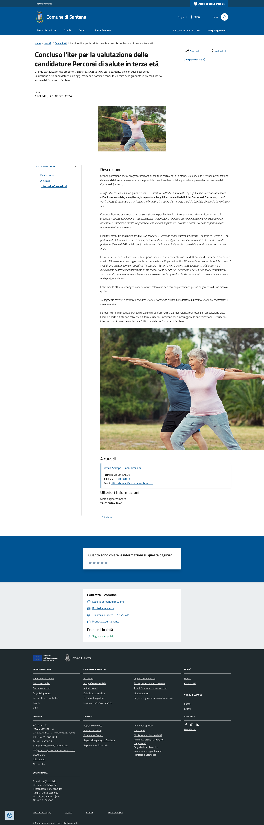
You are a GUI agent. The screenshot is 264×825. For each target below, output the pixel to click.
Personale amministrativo (46, 698)
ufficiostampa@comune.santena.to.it (132, 483)
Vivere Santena (102, 30)
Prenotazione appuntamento (148, 751)
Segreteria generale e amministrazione (153, 698)
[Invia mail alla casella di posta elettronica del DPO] (48, 781)
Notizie (187, 678)
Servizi (82, 30)
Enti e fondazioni (41, 688)
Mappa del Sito (115, 812)
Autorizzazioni (90, 688)
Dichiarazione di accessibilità (148, 735)
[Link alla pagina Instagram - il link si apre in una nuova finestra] (195, 17)
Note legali (139, 730)
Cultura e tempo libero (94, 698)
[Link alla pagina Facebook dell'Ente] (186, 725)
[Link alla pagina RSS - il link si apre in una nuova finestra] (199, 17)
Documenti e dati (41, 683)
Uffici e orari (39, 759)
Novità (67, 30)
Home (38, 43)
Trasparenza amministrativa (186, 30)
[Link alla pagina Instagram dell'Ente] (192, 725)
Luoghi (187, 704)
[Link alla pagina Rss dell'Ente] (197, 725)
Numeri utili (39, 764)
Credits (89, 812)
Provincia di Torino (92, 730)
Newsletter (190, 729)
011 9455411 (50, 737)
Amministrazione (46, 30)
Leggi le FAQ (140, 743)
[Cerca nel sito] (223, 17)
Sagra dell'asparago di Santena (99, 740)
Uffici (35, 708)
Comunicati (61, 43)
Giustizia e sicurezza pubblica (97, 703)
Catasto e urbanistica (94, 693)
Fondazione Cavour (93, 735)
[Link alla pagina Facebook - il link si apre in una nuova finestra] (191, 17)
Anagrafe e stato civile (94, 683)
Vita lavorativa (141, 693)
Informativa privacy (143, 725)
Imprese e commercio (144, 678)
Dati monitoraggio (42, 812)
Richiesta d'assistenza (145, 755)
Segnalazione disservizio (95, 745)
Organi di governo (42, 693)
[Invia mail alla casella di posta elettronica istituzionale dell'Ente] (54, 745)
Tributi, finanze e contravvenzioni (150, 688)
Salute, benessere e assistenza (149, 683)
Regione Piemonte (44, 3)
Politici (36, 703)
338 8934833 (122, 479)
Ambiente (88, 678)
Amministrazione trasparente (148, 739)
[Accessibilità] (9, 815)
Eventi (187, 709)
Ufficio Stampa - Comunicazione (122, 468)
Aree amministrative (43, 678)
